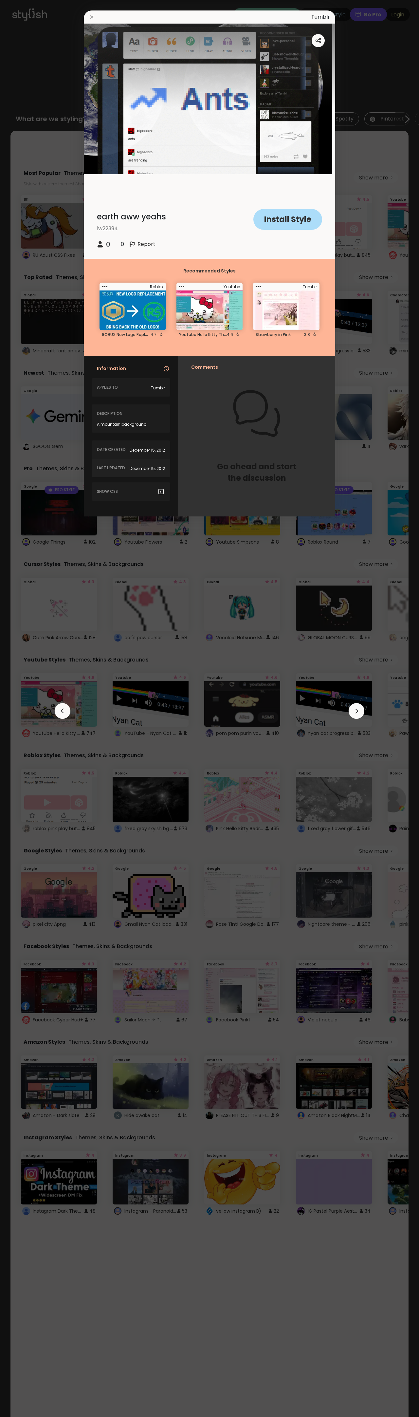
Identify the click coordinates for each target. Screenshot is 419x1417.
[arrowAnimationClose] (62, 711)
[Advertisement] (26, 708)
